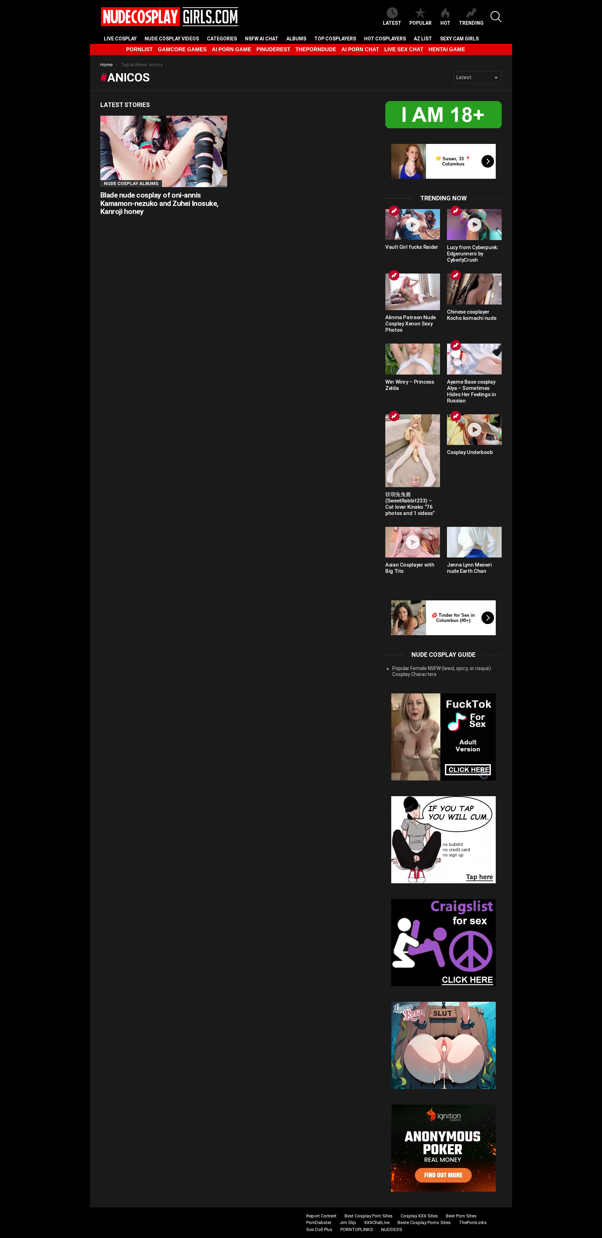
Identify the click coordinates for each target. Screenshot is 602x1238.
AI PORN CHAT (360, 49)
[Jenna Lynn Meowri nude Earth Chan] (474, 542)
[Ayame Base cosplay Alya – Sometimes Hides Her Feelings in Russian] (474, 359)
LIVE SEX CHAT (403, 49)
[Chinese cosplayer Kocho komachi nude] (474, 289)
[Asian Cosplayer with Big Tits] (412, 542)
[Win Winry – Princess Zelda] (412, 359)
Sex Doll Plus (319, 1229)
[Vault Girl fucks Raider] (412, 224)
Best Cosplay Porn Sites (369, 1215)
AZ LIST (423, 38)
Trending (471, 23)
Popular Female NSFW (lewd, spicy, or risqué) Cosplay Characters (441, 671)
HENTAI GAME (447, 49)
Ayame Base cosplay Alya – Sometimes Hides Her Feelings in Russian (471, 391)
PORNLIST (139, 49)
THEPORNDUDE (315, 49)
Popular (420, 23)
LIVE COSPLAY (120, 38)
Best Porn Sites (461, 1215)
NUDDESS (391, 1229)
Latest (392, 23)
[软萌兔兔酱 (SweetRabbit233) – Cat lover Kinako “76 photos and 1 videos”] (412, 450)
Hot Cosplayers (385, 38)
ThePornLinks (473, 1222)
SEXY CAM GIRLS (459, 38)
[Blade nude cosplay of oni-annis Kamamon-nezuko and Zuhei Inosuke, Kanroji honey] (163, 151)
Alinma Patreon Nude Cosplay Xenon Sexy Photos (410, 323)
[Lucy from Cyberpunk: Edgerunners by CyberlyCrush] (474, 224)
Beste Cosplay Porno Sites (424, 1222)
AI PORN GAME (231, 49)
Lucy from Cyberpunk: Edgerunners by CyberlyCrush (473, 253)
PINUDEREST (273, 49)
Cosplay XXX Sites (419, 1215)
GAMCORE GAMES (182, 49)
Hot (445, 23)
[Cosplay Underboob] (474, 429)
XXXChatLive (376, 1222)
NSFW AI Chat (261, 38)
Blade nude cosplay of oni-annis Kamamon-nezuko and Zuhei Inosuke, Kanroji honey (159, 203)
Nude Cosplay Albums (131, 183)
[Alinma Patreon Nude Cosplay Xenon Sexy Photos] (412, 292)
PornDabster (318, 1222)
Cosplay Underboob (470, 452)
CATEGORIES (222, 38)
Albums (296, 38)
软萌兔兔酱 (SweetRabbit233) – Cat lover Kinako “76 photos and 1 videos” (410, 503)
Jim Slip (347, 1222)
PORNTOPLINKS (356, 1229)
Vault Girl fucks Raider (411, 247)
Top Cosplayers (335, 38)
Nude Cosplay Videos (172, 38)
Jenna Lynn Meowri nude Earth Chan (469, 568)
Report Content (321, 1215)
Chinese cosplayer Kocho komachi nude (471, 315)
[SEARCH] (496, 16)
